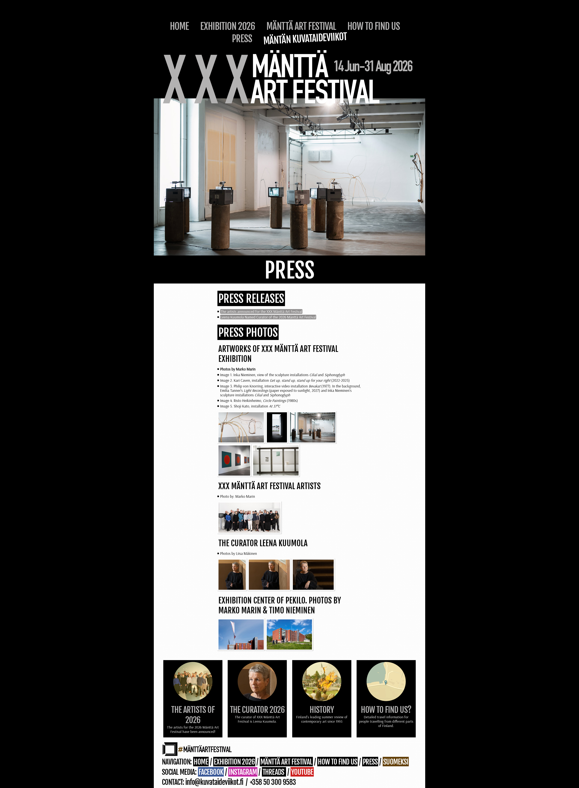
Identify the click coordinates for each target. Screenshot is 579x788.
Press (242, 38)
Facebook (211, 772)
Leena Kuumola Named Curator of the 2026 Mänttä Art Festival (268, 317)
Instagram (243, 772)
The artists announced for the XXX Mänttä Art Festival (261, 311)
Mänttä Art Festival (301, 26)
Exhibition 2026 (227, 26)
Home (179, 26)
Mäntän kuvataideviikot (305, 38)
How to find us (373, 26)
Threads (274, 772)
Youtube (302, 772)
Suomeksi (395, 761)
